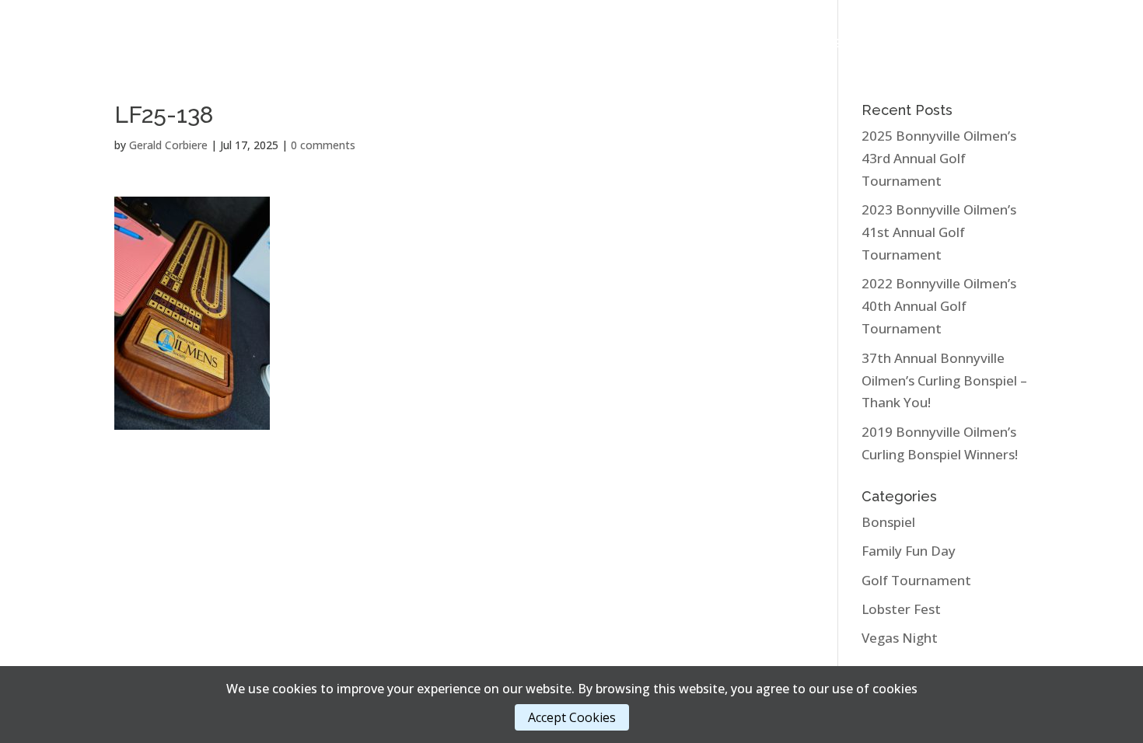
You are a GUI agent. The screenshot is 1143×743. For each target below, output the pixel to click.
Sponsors (774, 44)
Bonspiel (888, 522)
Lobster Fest (901, 609)
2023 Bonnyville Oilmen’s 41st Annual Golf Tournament (939, 232)
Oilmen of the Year (473, 44)
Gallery (353, 44)
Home (162, 44)
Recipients (690, 44)
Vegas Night (900, 638)
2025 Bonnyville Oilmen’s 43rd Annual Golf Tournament (939, 158)
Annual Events (245, 44)
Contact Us (961, 44)
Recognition (864, 44)
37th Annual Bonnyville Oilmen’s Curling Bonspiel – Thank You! (944, 380)
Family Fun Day (909, 551)
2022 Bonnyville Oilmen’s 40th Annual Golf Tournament (939, 305)
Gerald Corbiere (168, 145)
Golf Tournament (916, 580)
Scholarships (594, 44)
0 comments (323, 145)
